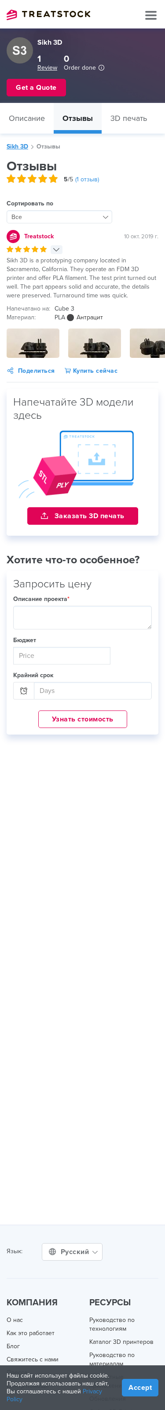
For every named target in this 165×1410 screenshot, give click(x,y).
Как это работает (31, 1333)
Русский (76, 1251)
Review (47, 67)
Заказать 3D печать (88, 516)
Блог (13, 1346)
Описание (27, 118)
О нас (15, 1320)
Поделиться (36, 371)
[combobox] (59, 216)
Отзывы (77, 118)
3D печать (128, 118)
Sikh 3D (17, 146)
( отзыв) (87, 179)
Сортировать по (30, 203)
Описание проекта (41, 599)
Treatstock (48, 15)
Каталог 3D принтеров (121, 1342)
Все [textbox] (16, 217)
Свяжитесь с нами (33, 1359)
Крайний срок (33, 675)
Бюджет (24, 640)
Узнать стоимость (83, 719)
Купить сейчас (94, 371)
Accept (140, 1387)
